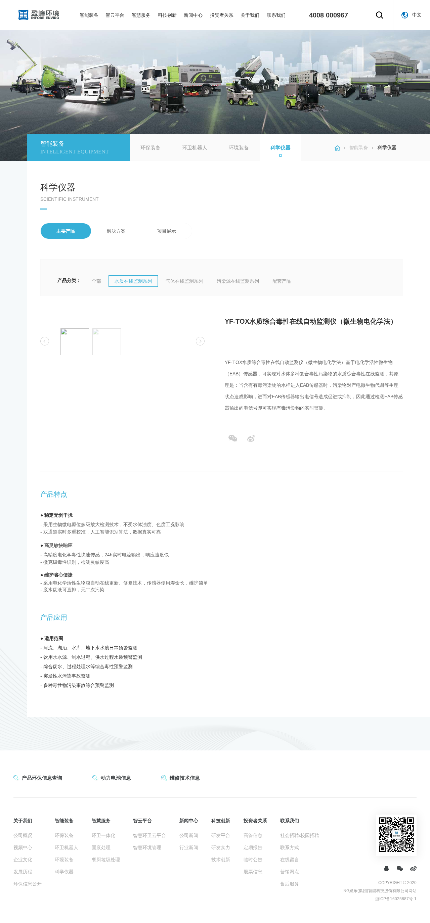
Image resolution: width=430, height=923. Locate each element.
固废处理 (101, 847)
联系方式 (289, 847)
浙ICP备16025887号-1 (396, 898)
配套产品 (281, 281)
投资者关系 (221, 15)
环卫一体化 (103, 835)
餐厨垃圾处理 (106, 859)
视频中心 (22, 847)
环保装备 (150, 147)
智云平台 (114, 15)
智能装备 (89, 15)
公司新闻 (188, 835)
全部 (96, 281)
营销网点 (289, 871)
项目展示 (166, 231)
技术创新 (220, 859)
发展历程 (22, 871)
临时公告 (253, 859)
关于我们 (250, 15)
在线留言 (289, 859)
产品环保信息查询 (42, 778)
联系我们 (276, 15)
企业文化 (22, 859)
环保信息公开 (27, 883)
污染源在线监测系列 (238, 281)
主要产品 (65, 231)
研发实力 (220, 847)
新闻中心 (193, 15)
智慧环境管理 (147, 847)
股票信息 (253, 871)
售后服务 (289, 883)
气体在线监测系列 (184, 281)
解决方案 (116, 231)
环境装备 (239, 147)
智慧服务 (141, 15)
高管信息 (253, 835)
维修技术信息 (185, 778)
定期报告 (253, 847)
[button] (44, 341)
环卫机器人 (194, 147)
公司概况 (22, 835)
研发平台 (220, 835)
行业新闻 (188, 847)
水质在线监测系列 (133, 281)
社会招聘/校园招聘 (299, 835)
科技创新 (167, 15)
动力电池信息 (116, 778)
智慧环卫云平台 (149, 835)
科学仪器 (280, 147)
